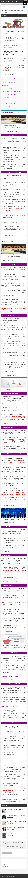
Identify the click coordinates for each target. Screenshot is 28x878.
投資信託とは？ (5, 866)
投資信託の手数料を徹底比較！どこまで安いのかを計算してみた (16, 834)
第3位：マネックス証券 (7, 100)
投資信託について (7, 15)
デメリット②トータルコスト (8, 88)
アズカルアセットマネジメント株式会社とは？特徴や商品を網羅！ (15, 843)
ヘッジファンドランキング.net (10, 876)
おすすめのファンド (6, 864)
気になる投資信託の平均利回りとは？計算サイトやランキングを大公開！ (16, 810)
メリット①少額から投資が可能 (9, 82)
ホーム (4, 859)
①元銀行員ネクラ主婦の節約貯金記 (10, 103)
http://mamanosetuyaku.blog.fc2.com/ (10, 676)
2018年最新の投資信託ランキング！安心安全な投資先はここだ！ (16, 816)
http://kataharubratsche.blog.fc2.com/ (10, 706)
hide (14, 78)
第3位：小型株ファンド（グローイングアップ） (12, 94)
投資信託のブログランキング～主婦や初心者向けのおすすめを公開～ (16, 822)
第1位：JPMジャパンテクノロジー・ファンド (11, 91)
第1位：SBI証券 (6, 97)
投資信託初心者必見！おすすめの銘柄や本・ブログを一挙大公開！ (16, 828)
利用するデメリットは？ (6, 85)
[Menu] (25, 3)
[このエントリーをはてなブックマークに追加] (24, 7)
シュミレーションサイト (8, 106)
